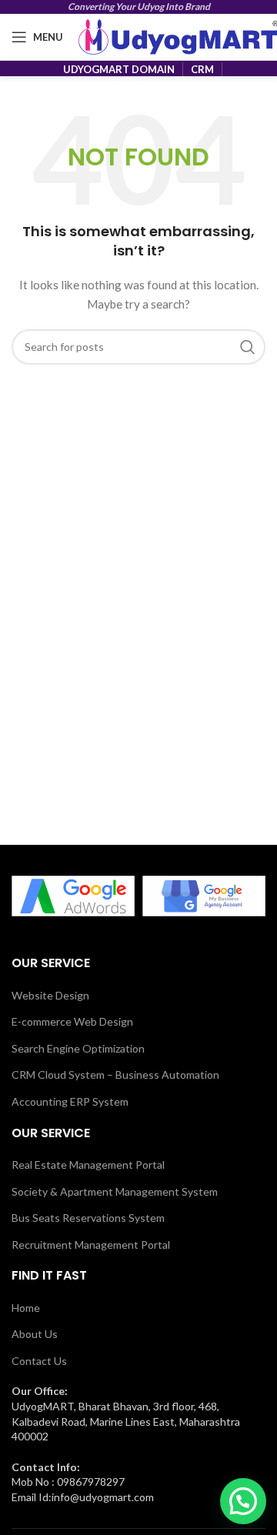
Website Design (50, 995)
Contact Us (39, 1360)
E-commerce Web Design (72, 1021)
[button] (243, 1501)
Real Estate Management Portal (88, 1164)
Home (26, 1307)
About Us (35, 1333)
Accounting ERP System (70, 1101)
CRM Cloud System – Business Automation (115, 1074)
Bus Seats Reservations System (88, 1217)
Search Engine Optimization (78, 1048)
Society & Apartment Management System (115, 1191)
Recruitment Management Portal (91, 1244)
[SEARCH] (247, 347)
